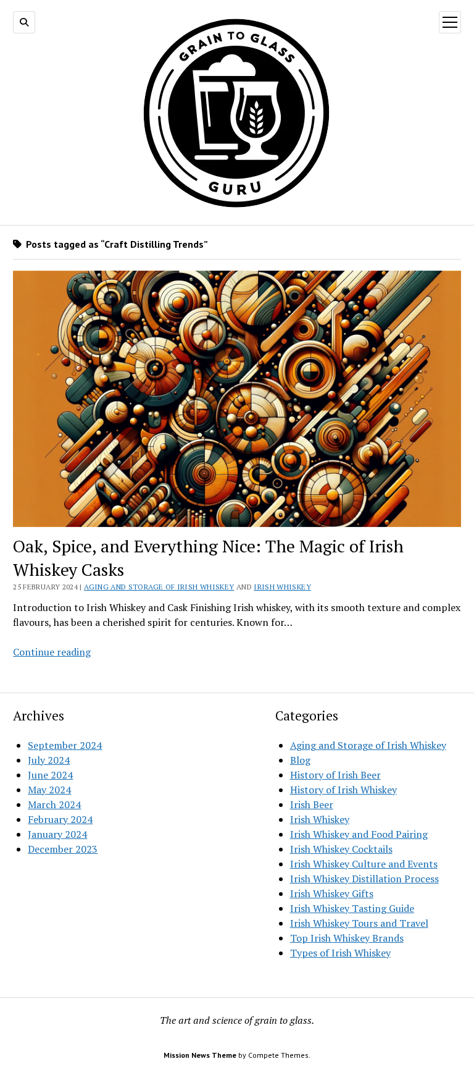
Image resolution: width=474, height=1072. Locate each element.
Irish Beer (311, 804)
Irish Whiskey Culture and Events (364, 864)
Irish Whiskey (282, 586)
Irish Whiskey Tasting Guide (352, 908)
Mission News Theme (200, 1055)
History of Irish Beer (335, 775)
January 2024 (57, 834)
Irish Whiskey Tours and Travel (359, 923)
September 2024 (65, 745)
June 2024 (50, 775)
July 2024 (49, 760)
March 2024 (54, 804)
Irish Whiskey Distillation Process (364, 878)
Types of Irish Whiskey (340, 953)
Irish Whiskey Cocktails (341, 849)
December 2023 (63, 849)
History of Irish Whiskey (343, 789)
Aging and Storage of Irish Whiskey (159, 586)
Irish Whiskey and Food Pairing (359, 834)
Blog (300, 760)
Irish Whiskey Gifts (331, 893)
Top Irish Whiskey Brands (347, 938)
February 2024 (60, 819)
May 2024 (49, 789)
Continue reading (52, 652)
